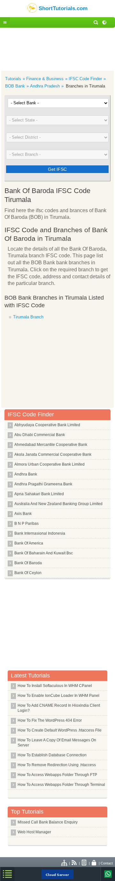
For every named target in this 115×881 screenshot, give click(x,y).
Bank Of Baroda (28, 563)
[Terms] (84, 863)
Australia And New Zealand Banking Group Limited (58, 504)
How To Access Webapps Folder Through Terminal (61, 784)
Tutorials (13, 78)
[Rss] (74, 863)
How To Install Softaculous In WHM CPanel (55, 685)
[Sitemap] (64, 863)
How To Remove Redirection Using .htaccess (57, 765)
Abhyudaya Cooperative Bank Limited (47, 425)
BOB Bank (15, 86)
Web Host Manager (34, 832)
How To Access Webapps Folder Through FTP (57, 775)
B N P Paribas (26, 523)
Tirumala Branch (28, 317)
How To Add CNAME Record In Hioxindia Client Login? (59, 708)
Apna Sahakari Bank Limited (39, 494)
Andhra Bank (25, 474)
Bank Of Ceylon (28, 573)
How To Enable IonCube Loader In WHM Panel (58, 695)
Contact (107, 863)
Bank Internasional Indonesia (39, 533)
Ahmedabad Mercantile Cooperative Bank (50, 444)
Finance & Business (45, 78)
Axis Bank (23, 513)
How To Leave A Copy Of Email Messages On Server (57, 742)
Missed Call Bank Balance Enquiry (48, 822)
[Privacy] (94, 863)
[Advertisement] (57, 48)
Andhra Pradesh (45, 86)
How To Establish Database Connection (52, 755)
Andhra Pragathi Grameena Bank (43, 484)
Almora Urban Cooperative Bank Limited (49, 464)
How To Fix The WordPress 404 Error (50, 720)
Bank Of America (28, 543)
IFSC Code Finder (85, 78)
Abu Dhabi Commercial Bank (39, 435)
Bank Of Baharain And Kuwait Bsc (43, 553)
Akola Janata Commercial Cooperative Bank (52, 454)
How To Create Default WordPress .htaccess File (60, 730)
